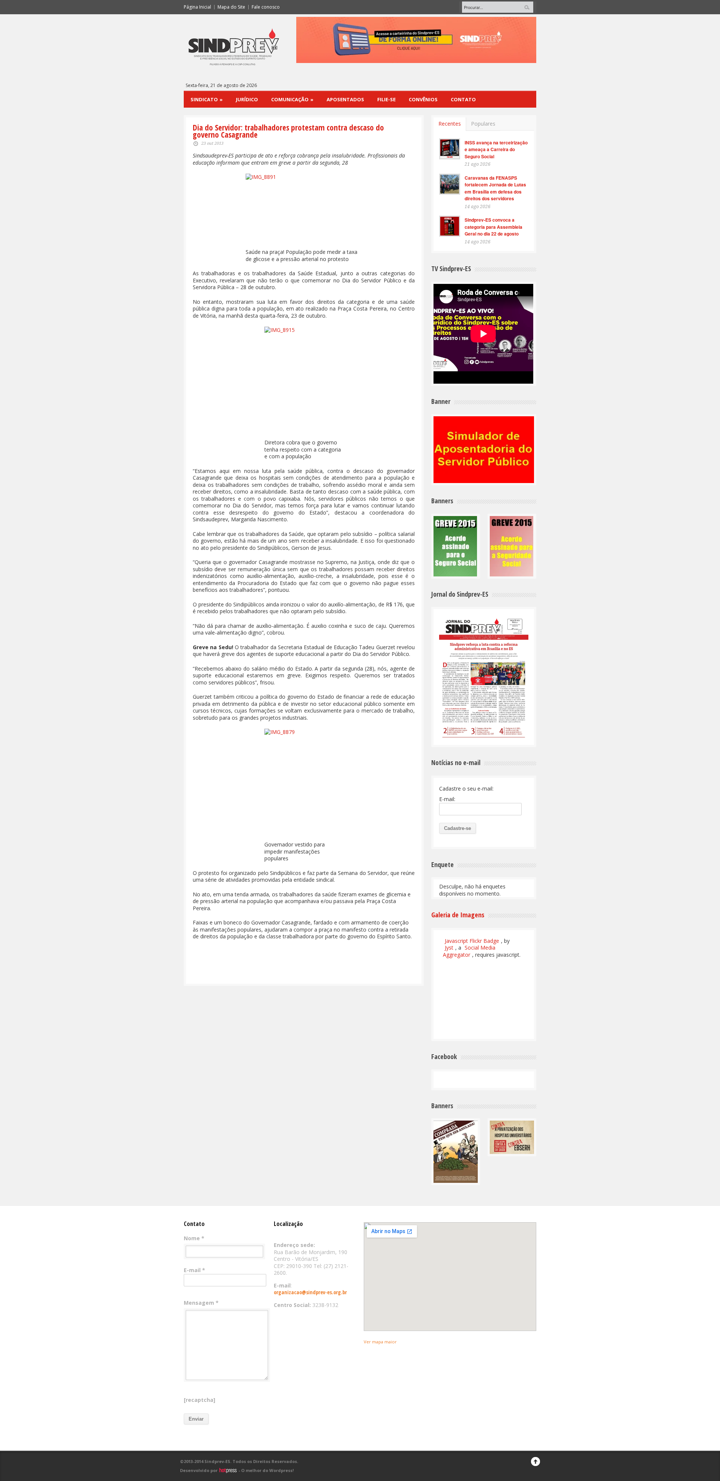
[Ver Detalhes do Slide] (531, 40)
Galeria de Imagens (457, 914)
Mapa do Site (231, 7)
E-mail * (194, 1270)
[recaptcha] (199, 1399)
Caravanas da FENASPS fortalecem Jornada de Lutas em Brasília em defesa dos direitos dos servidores (495, 188)
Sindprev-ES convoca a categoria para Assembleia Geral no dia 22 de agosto (493, 226)
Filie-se (386, 99)
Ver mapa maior (380, 1341)
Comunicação (292, 99)
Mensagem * (201, 1302)
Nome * (194, 1238)
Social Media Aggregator (469, 951)
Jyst (449, 947)
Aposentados (345, 99)
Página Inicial (197, 7)
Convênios (423, 99)
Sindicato (206, 99)
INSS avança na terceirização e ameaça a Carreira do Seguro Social (496, 149)
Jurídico (247, 99)
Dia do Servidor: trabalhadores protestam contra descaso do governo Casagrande (288, 131)
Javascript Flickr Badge (472, 940)
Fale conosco (266, 7)
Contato (463, 99)
